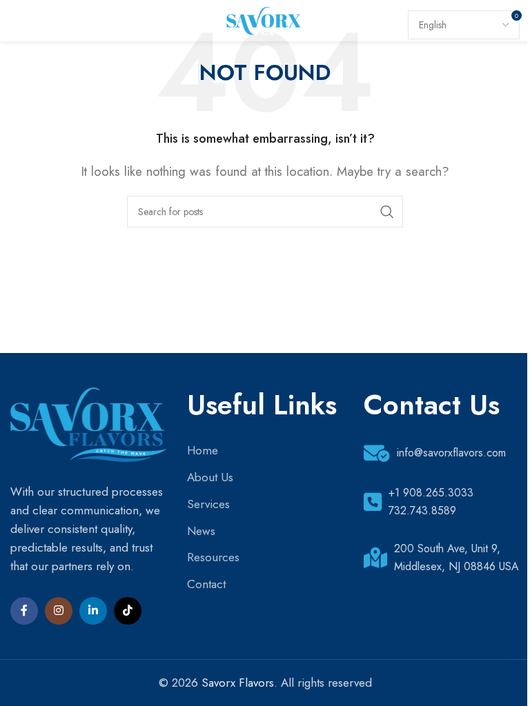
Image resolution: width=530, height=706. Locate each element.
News (201, 531)
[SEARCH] (387, 212)
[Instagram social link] (58, 611)
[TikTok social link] (127, 611)
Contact (206, 584)
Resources (213, 557)
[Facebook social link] (24, 611)
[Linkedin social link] (93, 611)
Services (208, 504)
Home (202, 450)
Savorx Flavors (238, 682)
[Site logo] (264, 19)
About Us (210, 477)
